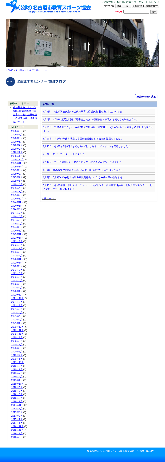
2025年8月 (17, 173)
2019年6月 (17, 376)
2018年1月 (17, 401)
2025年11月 (17, 163)
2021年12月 (17, 294)
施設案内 (19, 70)
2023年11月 (17, 234)
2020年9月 (17, 337)
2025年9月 (17, 170)
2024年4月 (17, 223)
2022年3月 (17, 284)
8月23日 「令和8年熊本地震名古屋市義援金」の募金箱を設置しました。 (83, 138)
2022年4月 (17, 280)
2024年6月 (17, 216)
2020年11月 (17, 330)
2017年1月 (17, 423)
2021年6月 (17, 309)
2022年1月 (17, 291)
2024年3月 (17, 227)
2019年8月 (17, 369)
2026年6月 (17, 138)
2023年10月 (17, 237)
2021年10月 (17, 298)
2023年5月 (17, 255)
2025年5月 (17, 184)
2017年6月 (17, 412)
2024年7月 (17, 213)
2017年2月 (17, 419)
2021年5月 (17, 312)
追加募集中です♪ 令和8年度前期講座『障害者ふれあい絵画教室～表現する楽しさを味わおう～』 (25, 114)
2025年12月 (17, 159)
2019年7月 (17, 373)
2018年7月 (17, 391)
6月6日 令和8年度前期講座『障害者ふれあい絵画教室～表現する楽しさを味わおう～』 (91, 119)
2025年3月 (17, 191)
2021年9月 (17, 302)
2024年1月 (17, 230)
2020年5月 (17, 351)
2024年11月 (17, 202)
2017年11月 (17, 405)
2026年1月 (17, 156)
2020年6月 (17, 348)
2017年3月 (17, 416)
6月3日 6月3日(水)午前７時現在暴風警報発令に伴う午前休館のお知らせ (82, 177)
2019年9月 (17, 366)
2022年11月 (17, 259)
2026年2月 (17, 152)
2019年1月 (17, 380)
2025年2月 (17, 195)
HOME (9, 70)
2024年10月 (17, 205)
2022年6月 (17, 273)
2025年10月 (17, 166)
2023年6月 (17, 252)
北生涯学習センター (37, 70)
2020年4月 (17, 355)
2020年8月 (17, 341)
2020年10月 (17, 334)
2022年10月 (17, 262)
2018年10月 (17, 384)
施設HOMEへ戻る (146, 96)
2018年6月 (17, 394)
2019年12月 (17, 362)
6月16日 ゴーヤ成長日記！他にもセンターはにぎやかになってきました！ (83, 162)
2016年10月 (17, 430)
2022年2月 (17, 287)
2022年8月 (17, 266)
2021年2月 (17, 319)
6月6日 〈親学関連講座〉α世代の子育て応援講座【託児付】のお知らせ (82, 111)
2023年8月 (17, 245)
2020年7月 (17, 344)
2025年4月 (17, 188)
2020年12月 (17, 327)
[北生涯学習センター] (48, 9)
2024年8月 (17, 209)
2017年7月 (17, 408)
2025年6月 (17, 181)
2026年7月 (17, 134)
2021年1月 (17, 323)
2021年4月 (17, 316)
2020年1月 (17, 359)
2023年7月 (17, 248)
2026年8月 (17, 131)
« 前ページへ (49, 198)
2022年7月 (17, 270)
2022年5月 (17, 277)
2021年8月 (17, 305)
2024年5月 (17, 220)
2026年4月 (17, 145)
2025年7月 (17, 177)
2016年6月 (17, 437)
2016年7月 (17, 433)
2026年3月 (17, 149)
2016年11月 (17, 426)
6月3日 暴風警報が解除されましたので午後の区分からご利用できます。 (83, 169)
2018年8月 (17, 387)
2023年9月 (17, 241)
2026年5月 (17, 141)
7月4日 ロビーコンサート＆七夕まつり (65, 154)
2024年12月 (17, 198)
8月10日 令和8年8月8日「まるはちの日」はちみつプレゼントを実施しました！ (87, 146)
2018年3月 (17, 398)
